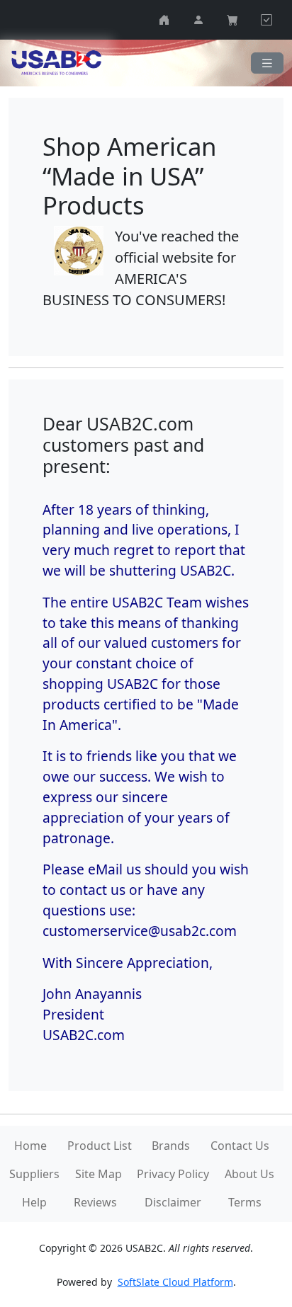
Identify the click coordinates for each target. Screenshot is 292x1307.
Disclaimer (173, 1202)
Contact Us (239, 1145)
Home (30, 1145)
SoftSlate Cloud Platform (175, 1282)
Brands (171, 1145)
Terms (245, 1202)
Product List (99, 1145)
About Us (249, 1174)
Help (34, 1202)
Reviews (95, 1202)
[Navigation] (267, 63)
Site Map (98, 1174)
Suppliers (34, 1174)
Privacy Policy (173, 1174)
